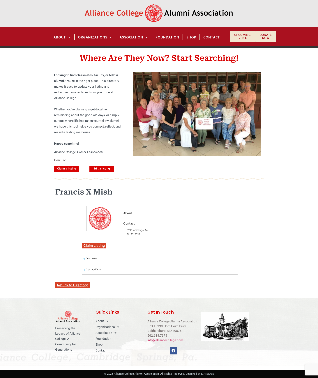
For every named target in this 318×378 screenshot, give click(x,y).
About (60, 37)
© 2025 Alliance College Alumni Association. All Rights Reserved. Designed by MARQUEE (159, 373)
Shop (191, 37)
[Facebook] (173, 350)
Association (131, 37)
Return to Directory (72, 285)
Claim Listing (94, 245)
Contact (211, 37)
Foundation (167, 37)
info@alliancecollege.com (165, 340)
